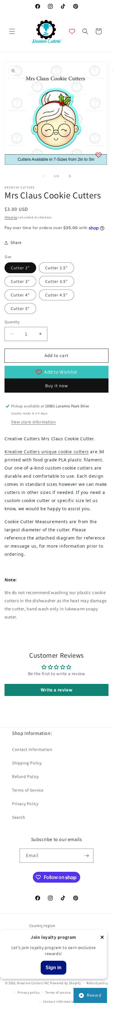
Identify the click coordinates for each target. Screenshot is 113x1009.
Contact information (59, 1001)
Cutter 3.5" (56, 281)
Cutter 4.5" (56, 295)
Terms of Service (28, 790)
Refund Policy (25, 776)
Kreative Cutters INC (33, 983)
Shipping (11, 217)
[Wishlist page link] (72, 31)
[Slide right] (70, 176)
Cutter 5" (20, 308)
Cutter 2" (20, 267)
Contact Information (32, 749)
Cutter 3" (20, 281)
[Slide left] (43, 176)
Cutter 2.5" (56, 267)
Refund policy (97, 983)
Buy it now (56, 385)
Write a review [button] (56, 690)
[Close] (102, 937)
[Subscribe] (86, 856)
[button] (12, 31)
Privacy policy (28, 992)
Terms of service (58, 992)
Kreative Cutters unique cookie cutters (47, 451)
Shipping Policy (27, 763)
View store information (33, 422)
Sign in (53, 967)
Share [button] (16, 242)
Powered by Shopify (65, 983)
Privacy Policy (25, 803)
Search (18, 817)
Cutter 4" (20, 295)
